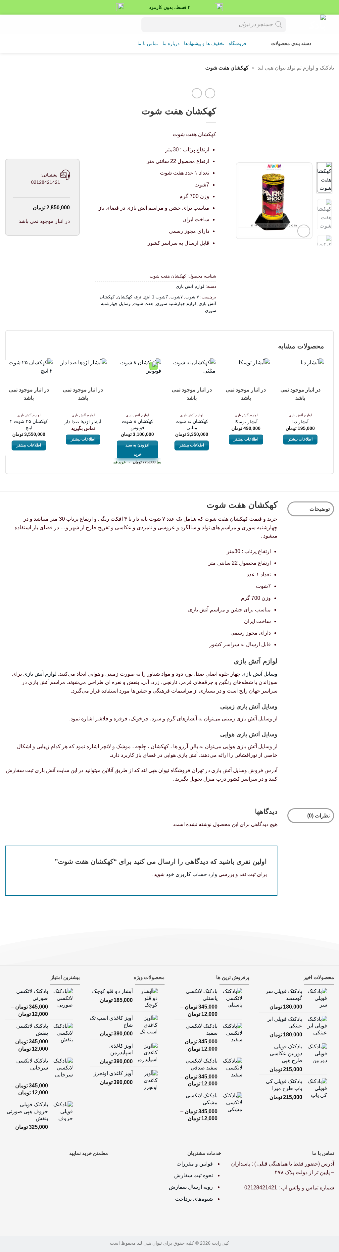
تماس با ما (147, 43)
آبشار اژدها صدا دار (83, 421)
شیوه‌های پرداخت (194, 1199)
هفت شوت (143, 303)
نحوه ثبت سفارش (193, 1175)
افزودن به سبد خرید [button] (137, 449)
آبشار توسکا (246, 421)
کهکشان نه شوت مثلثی (191, 424)
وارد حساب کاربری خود (191, 874)
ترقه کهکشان (129, 296)
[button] (31, 24)
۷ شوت (192, 296)
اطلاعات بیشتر (300, 439)
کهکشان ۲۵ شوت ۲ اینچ (29, 424)
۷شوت (176, 296)
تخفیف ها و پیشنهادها (204, 43)
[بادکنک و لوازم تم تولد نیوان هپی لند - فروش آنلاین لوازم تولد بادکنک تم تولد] (311, 24)
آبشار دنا (300, 421)
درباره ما (171, 43)
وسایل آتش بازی (259, 674)
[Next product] (210, 93)
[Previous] (303, 200)
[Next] (241, 200)
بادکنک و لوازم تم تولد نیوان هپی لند (296, 68)
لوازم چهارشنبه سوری (176, 303)
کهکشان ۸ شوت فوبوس (137, 424)
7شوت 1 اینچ (156, 296)
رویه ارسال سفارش (191, 1187)
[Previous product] (197, 93)
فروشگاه (237, 43)
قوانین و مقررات (195, 1164)
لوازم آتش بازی (190, 286)
